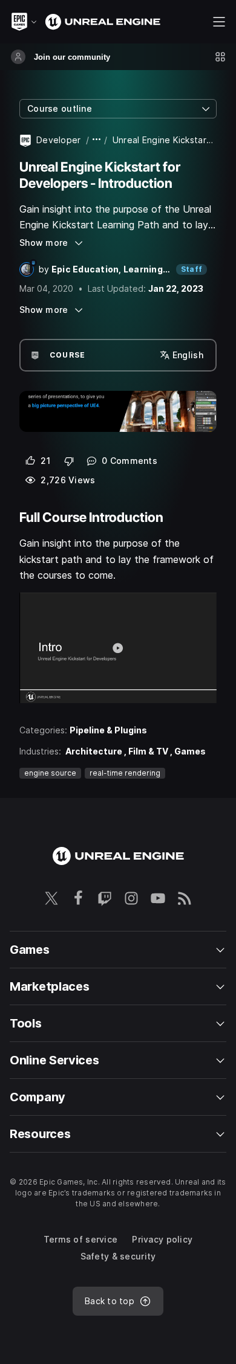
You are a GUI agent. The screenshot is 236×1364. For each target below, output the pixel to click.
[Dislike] (69, 461)
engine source (50, 772)
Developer (58, 140)
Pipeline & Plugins (108, 730)
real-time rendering (125, 772)
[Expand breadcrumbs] (97, 139)
